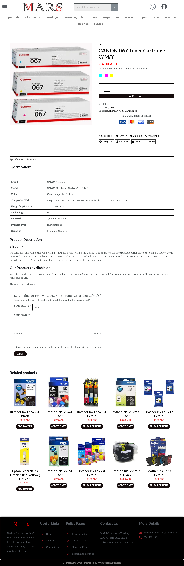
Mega (106, 17)
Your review (23, 314)
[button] (8, 7)
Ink (117, 17)
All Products (32, 17)
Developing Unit (73, 17)
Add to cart (136, 96)
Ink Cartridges (129, 110)
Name (18, 333)
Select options (92, 426)
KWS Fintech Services (109, 562)
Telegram (107, 141)
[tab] (17, 159)
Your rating (22, 305)
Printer (129, 17)
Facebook (107, 135)
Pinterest (124, 141)
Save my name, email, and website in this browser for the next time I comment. (59, 347)
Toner (156, 17)
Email (97, 333)
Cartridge (51, 17)
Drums (93, 17)
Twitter (122, 135)
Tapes (143, 17)
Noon (55, 274)
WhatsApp (153, 135)
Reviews (31, 159)
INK (118, 110)
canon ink (110, 110)
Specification (17, 159)
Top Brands (12, 17)
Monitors (170, 17)
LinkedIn (137, 135)
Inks (101, 43)
